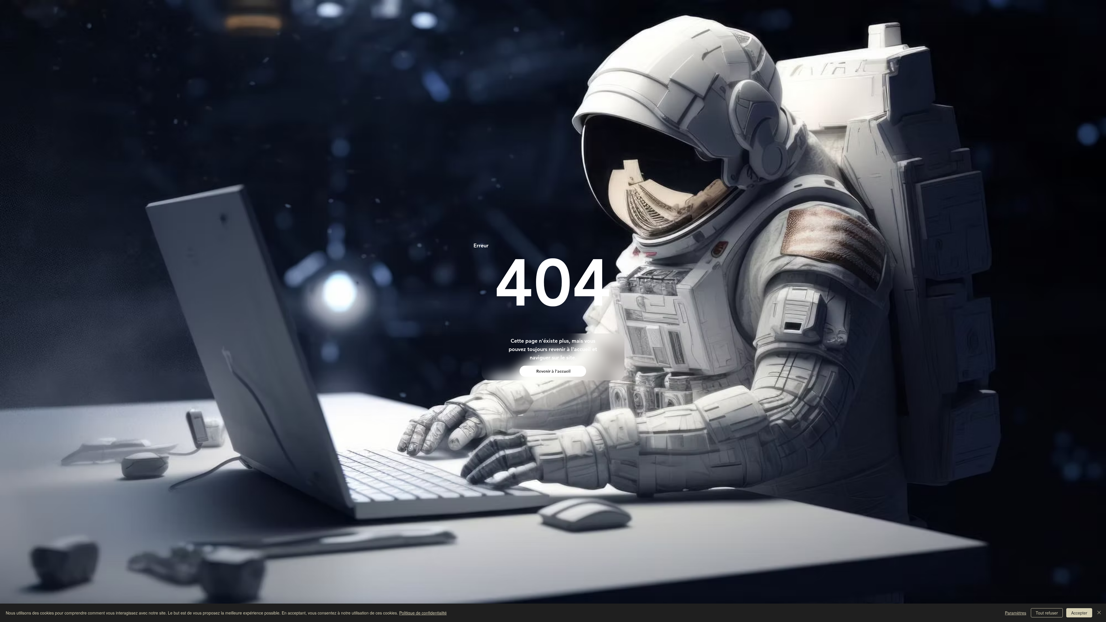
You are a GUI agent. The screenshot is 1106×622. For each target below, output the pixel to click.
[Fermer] (1099, 612)
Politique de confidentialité (423, 613)
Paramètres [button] (1015, 613)
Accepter (1079, 613)
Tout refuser (1047, 613)
